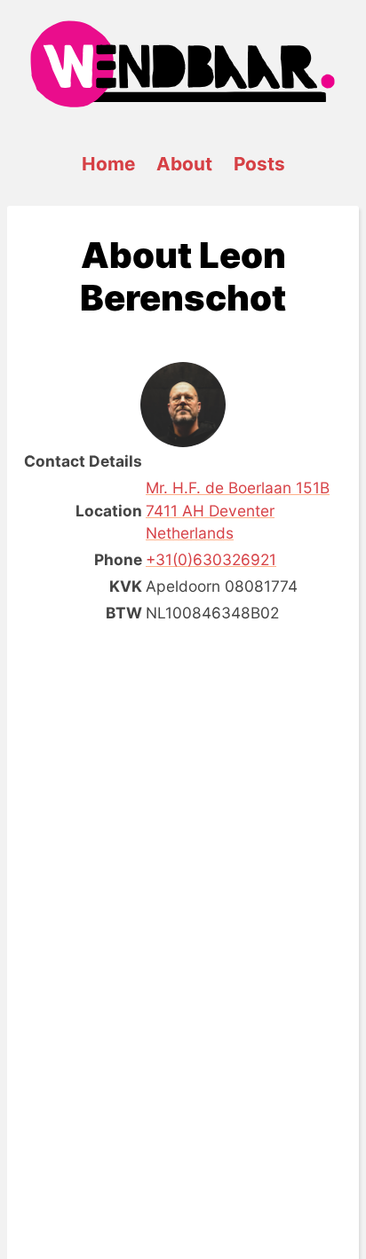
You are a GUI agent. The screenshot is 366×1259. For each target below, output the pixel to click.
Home (108, 164)
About (184, 164)
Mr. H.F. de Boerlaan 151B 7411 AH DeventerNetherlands (238, 510)
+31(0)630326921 (211, 559)
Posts (259, 164)
